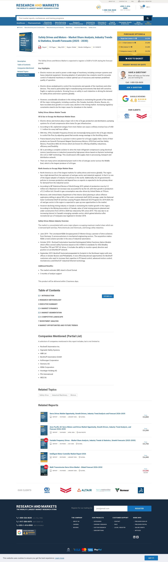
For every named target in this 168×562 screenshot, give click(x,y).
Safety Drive (44, 395)
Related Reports (23, 75)
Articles (138, 530)
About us (76, 521)
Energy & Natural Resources (76, 23)
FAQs (115, 524)
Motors (73, 395)
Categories (97, 521)
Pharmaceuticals (34, 23)
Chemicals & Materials (48, 23)
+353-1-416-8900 (125, 7)
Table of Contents (23, 65)
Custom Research (100, 527)
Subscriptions (99, 530)
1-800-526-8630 (109, 10)
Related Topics (22, 71)
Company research (100, 524)
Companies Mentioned (25, 68)
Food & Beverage (112, 23)
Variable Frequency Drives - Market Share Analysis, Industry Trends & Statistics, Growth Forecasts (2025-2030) (93, 440)
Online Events (140, 527)
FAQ (132, 1)
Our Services (148, 23)
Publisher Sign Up (141, 521)
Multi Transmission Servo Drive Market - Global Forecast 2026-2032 (76, 467)
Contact (117, 521)
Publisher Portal (141, 524)
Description (21, 61)
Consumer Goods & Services (125, 23)
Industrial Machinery (59, 395)
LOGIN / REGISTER (146, 1)
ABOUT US (112, 1)
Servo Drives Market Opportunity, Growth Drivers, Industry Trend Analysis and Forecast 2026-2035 (87, 414)
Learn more (59, 558)
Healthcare (21, 23)
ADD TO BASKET (134, 58)
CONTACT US (123, 1)
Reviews (76, 527)
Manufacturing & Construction (60, 23)
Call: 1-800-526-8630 (134, 82)
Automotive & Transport (90, 23)
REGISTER (139, 509)
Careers (76, 524)
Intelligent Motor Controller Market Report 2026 (68, 454)
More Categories (138, 23)
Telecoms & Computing (102, 23)
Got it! (151, 558)
